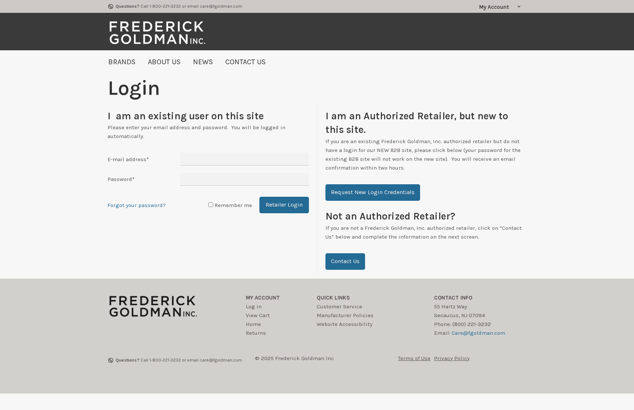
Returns (256, 333)
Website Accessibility (344, 324)
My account (263, 297)
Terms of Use (414, 358)
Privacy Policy (452, 358)
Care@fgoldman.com (478, 333)
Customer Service (339, 306)
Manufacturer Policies (345, 315)
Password (121, 179)
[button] (372, 192)
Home (253, 324)
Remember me (233, 205)
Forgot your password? (137, 205)
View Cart (258, 315)
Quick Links (333, 297)
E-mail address (128, 159)
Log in (254, 306)
